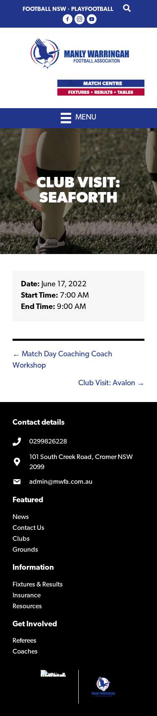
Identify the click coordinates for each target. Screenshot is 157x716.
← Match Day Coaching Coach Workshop (62, 360)
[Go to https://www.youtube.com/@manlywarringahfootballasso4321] (92, 20)
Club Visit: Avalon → (111, 383)
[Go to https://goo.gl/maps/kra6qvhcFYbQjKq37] (78, 462)
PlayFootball (92, 9)
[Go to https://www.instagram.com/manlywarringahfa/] (80, 20)
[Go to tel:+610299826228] (78, 442)
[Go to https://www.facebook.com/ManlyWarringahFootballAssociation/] (67, 20)
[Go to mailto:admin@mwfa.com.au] (78, 482)
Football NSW (44, 9)
